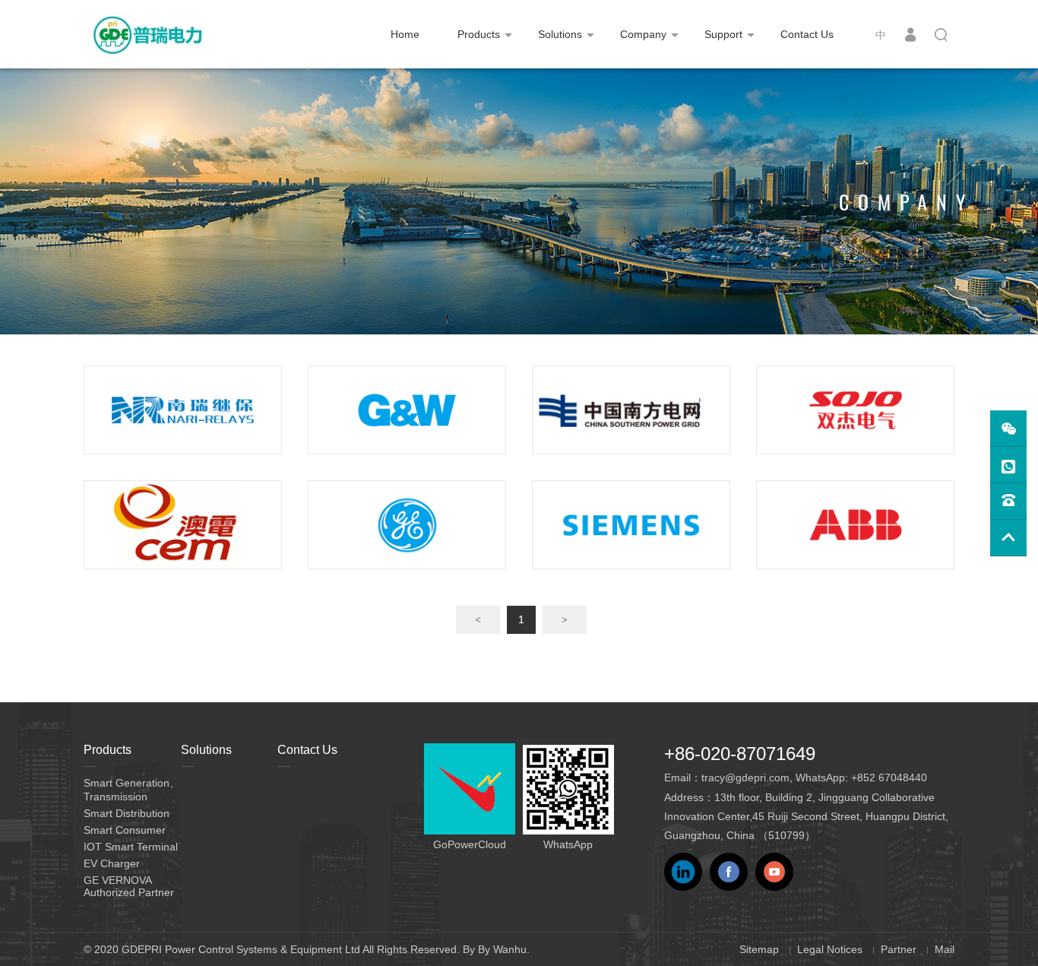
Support (723, 34)
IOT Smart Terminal (131, 847)
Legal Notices (829, 949)
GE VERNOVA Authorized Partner (129, 886)
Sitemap (759, 949)
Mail (944, 949)
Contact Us (807, 34)
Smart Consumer (125, 830)
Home (405, 34)
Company (643, 34)
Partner (898, 949)
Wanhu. (511, 949)
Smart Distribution (126, 813)
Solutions (560, 34)
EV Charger (112, 863)
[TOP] (1008, 538)
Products (478, 34)
